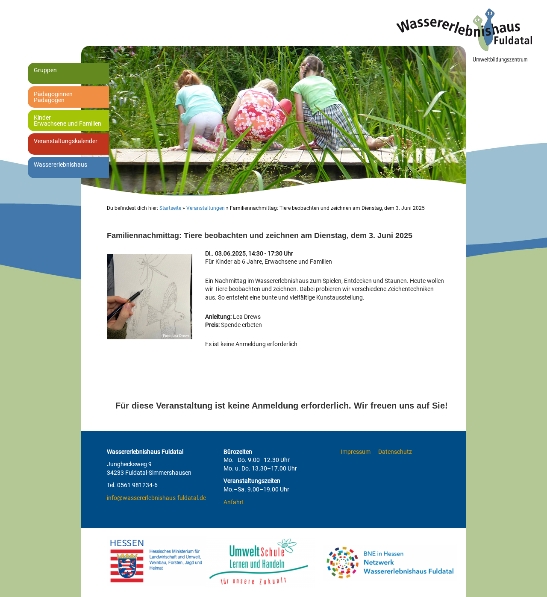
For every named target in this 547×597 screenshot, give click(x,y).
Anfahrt (234, 502)
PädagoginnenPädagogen (53, 97)
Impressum (356, 451)
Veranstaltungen (205, 208)
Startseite (170, 208)
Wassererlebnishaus (60, 164)
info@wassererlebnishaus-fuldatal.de (156, 497)
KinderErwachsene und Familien (67, 120)
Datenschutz (395, 451)
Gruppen (45, 70)
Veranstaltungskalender (65, 141)
